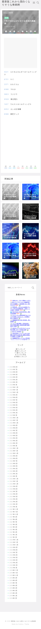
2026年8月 (13, 367)
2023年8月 (13, 458)
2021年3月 (13, 532)
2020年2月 (13, 565)
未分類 (11, 12)
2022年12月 (13, 479)
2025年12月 (13, 387)
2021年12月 (13, 509)
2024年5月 (13, 435)
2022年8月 (13, 489)
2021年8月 (13, 519)
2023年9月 (13, 456)
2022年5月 (13, 496)
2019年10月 (13, 575)
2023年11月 (13, 451)
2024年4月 (13, 438)
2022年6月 (13, 494)
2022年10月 (13, 484)
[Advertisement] (22, 53)
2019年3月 (13, 593)
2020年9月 (13, 547)
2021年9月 (13, 517)
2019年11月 (13, 573)
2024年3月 (13, 441)
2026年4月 (13, 377)
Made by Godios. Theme (20, 624)
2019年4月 (13, 590)
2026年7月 (13, 369)
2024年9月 (13, 425)
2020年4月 (13, 560)
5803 (6, 94)
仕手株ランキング (20, 356)
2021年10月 (13, 514)
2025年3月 (13, 410)
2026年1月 (13, 385)
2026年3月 (13, 380)
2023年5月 (13, 466)
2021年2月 (13, 535)
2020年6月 (13, 555)
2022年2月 (13, 504)
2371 (6, 84)
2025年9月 (13, 395)
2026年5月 (13, 374)
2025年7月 (13, 400)
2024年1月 (13, 446)
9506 (6, 99)
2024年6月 (13, 433)
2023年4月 (13, 468)
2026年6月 (13, 372)
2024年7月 (13, 430)
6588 (6, 114)
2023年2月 (13, 474)
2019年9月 (13, 578)
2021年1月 (13, 537)
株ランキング (20, 349)
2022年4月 (13, 499)
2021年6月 (13, 524)
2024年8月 (13, 428)
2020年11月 (13, 542)
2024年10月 (13, 423)
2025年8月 (13, 397)
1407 (6, 104)
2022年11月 (13, 481)
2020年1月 (13, 568)
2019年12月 (13, 570)
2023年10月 (13, 453)
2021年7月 (13, 522)
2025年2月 (13, 413)
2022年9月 (13, 486)
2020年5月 (13, 557)
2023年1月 (13, 476)
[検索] (32, 288)
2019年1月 (13, 598)
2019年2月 (13, 596)
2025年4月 (13, 407)
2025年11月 (13, 390)
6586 (6, 89)
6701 (6, 79)
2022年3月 (13, 502)
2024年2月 (13, 443)
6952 (6, 109)
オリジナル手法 (20, 355)
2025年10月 (13, 392)
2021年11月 (13, 512)
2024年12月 (13, 418)
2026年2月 (13, 382)
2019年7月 (13, 583)
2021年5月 (13, 527)
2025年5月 (13, 405)
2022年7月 (13, 491)
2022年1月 (13, 507)
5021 (6, 72)
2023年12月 (13, 448)
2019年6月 (13, 585)
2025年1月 (13, 415)
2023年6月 (13, 463)
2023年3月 (13, 471)
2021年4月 (13, 529)
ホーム (5, 12)
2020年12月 (13, 540)
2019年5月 (13, 588)
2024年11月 (13, 420)
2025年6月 (13, 402)
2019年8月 (13, 580)
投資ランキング (20, 351)
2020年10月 (13, 545)
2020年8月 (13, 550)
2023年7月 (13, 461)
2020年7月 (13, 552)
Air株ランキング (20, 353)
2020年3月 (13, 562)
